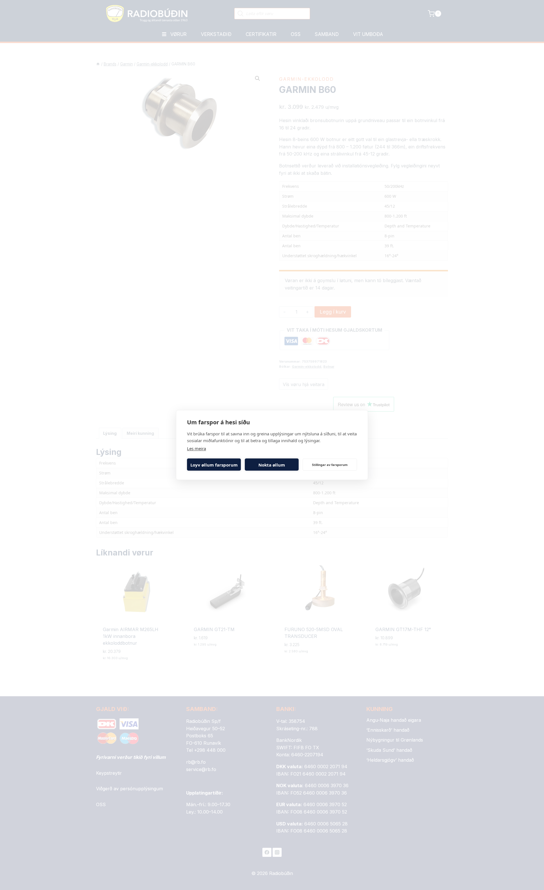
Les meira (196, 448)
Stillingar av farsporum (330, 464)
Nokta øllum (271, 464)
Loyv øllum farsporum (214, 464)
